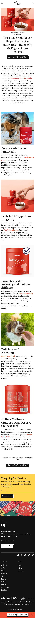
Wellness (4, 582)
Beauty (3, 579)
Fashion (3, 585)
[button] (33, 3)
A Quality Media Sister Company (17, 609)
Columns (4, 565)
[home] (17, 3)
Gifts (3, 568)
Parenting (4, 574)
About (20, 568)
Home (3, 571)
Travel (3, 576)
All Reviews (5, 587)
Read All (4, 590)
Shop (19, 565)
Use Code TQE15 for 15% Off (17, 465)
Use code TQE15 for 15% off (17, 615)
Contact (21, 571)
